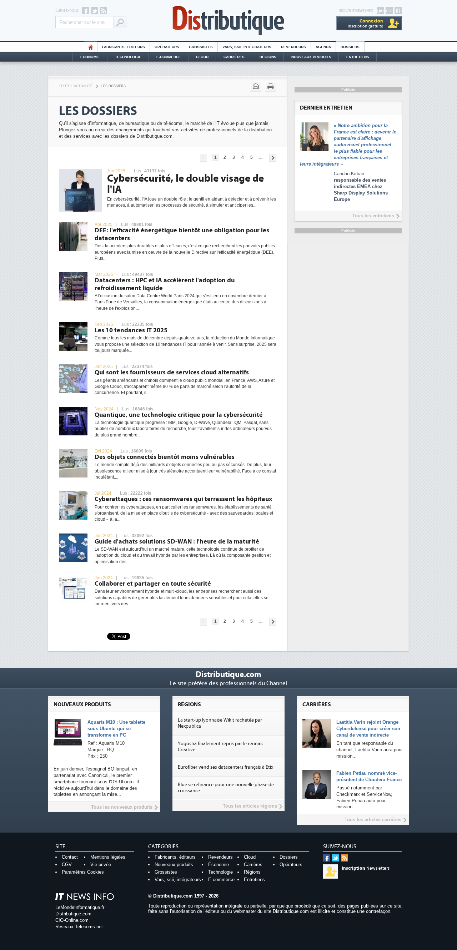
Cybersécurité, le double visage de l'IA (185, 184)
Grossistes (201, 47)
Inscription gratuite (365, 23)
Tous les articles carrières (373, 819)
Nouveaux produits (174, 864)
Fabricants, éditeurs (123, 47)
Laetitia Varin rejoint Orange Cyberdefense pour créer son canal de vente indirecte (368, 728)
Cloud (202, 57)
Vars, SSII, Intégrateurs (246, 47)
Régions (268, 57)
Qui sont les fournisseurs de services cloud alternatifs (172, 372)
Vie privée (100, 864)
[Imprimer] (270, 86)
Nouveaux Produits (311, 57)
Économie (90, 57)
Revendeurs (293, 47)
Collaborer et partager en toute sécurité (153, 583)
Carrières (234, 57)
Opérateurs (167, 47)
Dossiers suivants (272, 158)
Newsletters (366, 868)
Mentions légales (107, 857)
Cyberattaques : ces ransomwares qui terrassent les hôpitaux (183, 499)
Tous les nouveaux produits (121, 807)
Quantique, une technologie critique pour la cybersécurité (179, 415)
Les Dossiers (113, 86)
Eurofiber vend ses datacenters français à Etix (225, 767)
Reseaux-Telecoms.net (79, 926)
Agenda (323, 47)
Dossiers (350, 47)
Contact (70, 857)
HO (90, 47)
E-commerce (168, 57)
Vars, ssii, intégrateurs (178, 879)
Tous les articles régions (250, 806)
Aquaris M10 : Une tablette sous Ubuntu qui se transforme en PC (116, 728)
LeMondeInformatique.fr (79, 907)
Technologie (128, 57)
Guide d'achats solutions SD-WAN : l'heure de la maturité (177, 541)
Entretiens (357, 57)
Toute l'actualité (75, 86)
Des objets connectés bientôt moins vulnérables (165, 457)
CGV (67, 864)
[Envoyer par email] (255, 86)
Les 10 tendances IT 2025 (131, 330)
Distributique (228, 20)
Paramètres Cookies (83, 872)
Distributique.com (73, 913)
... (260, 157)
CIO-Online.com (72, 920)
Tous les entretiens (373, 215)
